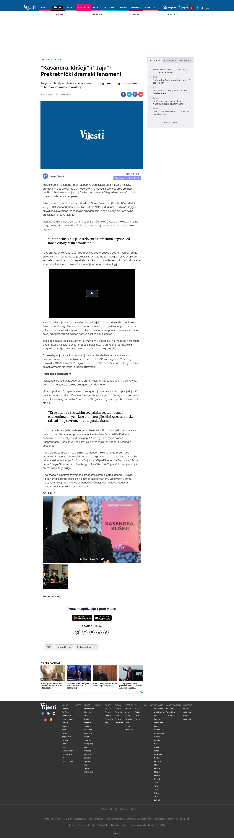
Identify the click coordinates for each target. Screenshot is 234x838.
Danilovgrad (159, 733)
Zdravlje (128, 708)
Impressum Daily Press (136, 818)
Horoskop (129, 730)
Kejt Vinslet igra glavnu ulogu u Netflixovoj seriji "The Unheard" (168, 102)
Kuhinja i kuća (128, 721)
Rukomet (88, 730)
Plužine (157, 768)
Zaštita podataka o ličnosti (143, 825)
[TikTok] (106, 632)
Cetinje (157, 730)
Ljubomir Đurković (86, 647)
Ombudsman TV (67, 756)
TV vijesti (138, 707)
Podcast (65, 726)
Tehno (64, 744)
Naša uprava (67, 761)
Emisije (138, 712)
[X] (84, 632)
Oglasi (185, 7)
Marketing (187, 705)
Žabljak (157, 800)
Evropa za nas (109, 721)
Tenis (86, 726)
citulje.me (171, 7)
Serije (137, 715)
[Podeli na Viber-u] (135, 94)
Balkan (108, 708)
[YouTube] (92, 632)
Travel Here (170, 712)
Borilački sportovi (87, 756)
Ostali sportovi (87, 738)
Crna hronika (67, 719)
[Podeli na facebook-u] (123, 94)
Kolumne (148, 705)
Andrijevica (159, 712)
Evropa (108, 712)
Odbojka (87, 751)
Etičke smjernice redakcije (75, 818)
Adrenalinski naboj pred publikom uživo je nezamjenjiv (169, 71)
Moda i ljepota (127, 714)
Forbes (77, 705)
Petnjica (157, 761)
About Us (161, 825)
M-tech (65, 740)
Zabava (118, 705)
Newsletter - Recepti (120, 825)
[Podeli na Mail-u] (140, 94)
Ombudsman (67, 751)
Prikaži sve (170, 122)
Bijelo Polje (158, 722)
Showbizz (119, 722)
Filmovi (137, 719)
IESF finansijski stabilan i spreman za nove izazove (171, 113)
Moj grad (158, 705)
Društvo (65, 712)
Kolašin (157, 747)
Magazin (99, 705)
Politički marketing (186, 717)
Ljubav (127, 726)
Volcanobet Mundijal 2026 (89, 712)
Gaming (118, 719)
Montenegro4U (173, 705)
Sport (87, 705)
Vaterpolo (88, 733)
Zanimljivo (119, 712)
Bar (155, 715)
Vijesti (65, 705)
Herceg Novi (157, 742)
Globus (108, 715)
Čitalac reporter (183, 818)
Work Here (170, 708)
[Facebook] (77, 632)
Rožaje (157, 779)
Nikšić (156, 758)
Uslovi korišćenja (95, 818)
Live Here (170, 715)
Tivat (156, 786)
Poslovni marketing (186, 710)
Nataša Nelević (64, 647)
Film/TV (118, 715)
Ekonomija (66, 715)
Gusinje (157, 737)
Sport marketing (88, 770)
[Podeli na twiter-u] (129, 94)
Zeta (156, 796)
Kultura (65, 722)
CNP (49, 647)
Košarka (87, 722)
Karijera (72, 825)
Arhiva (113, 809)
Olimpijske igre (88, 745)
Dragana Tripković (56, 176)
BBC (133, 809)
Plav (156, 765)
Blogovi (103, 809)
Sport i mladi (87, 763)
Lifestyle (129, 705)
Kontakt (170, 818)
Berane (157, 719)
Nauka (65, 747)
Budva (157, 726)
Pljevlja (157, 775)
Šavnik (157, 782)
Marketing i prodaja (156, 818)
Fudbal (87, 719)
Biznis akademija (66, 735)
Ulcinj (156, 793)
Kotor (156, 751)
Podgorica (158, 708)
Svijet (107, 705)
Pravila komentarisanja (115, 818)
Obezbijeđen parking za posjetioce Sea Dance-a (170, 92)
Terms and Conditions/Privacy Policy (93, 825)
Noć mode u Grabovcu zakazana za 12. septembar (171, 81)
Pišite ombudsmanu (52, 818)
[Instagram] (99, 632)
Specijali (124, 809)
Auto (64, 730)
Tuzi (156, 789)
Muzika (118, 708)
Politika (65, 708)
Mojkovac (158, 754)
